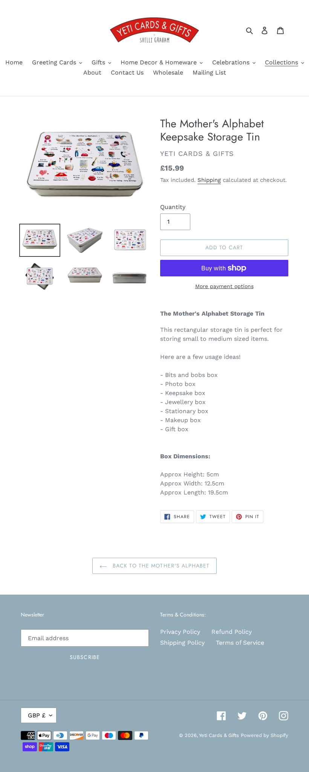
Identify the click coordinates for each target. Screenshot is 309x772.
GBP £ (37, 715)
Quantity (172, 207)
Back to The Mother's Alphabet (160, 565)
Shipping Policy (182, 642)
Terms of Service (240, 642)
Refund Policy (231, 631)
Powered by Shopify (264, 735)
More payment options (224, 286)
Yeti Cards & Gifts (219, 735)
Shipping (209, 180)
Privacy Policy (180, 631)
